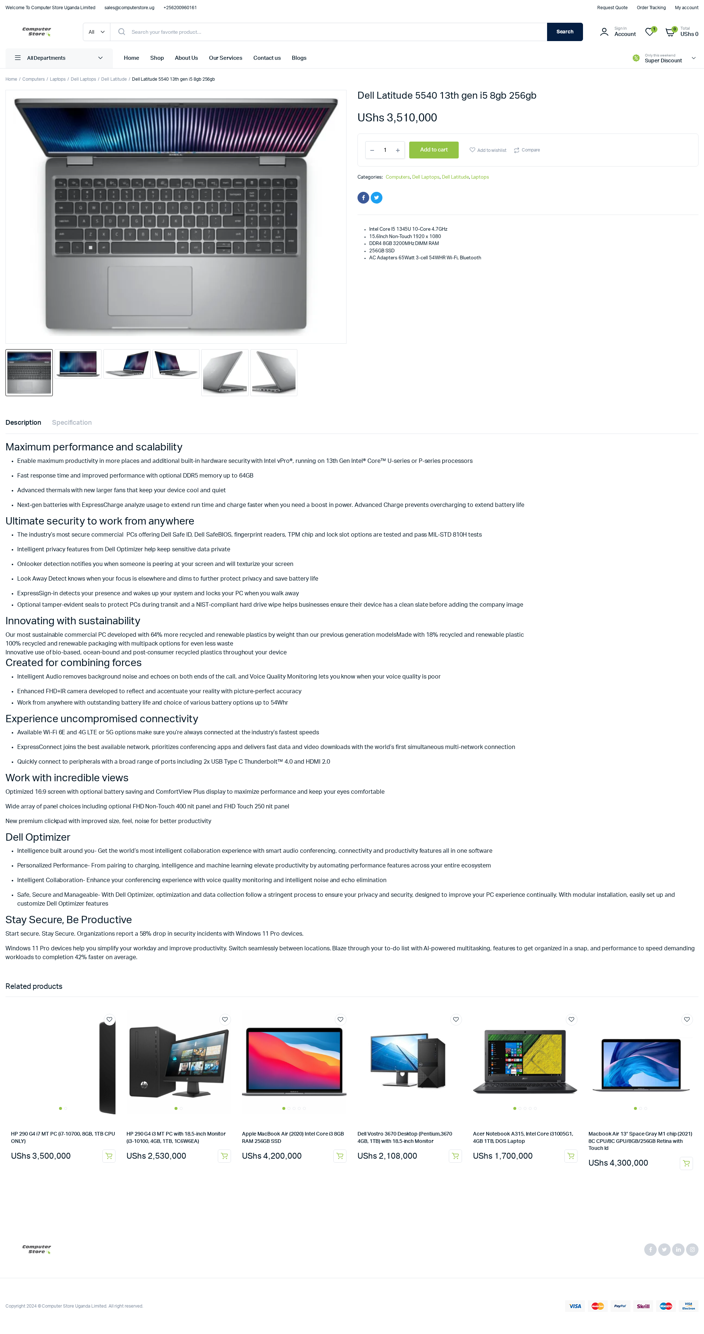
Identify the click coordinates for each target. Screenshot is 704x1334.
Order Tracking (651, 8)
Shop (157, 58)
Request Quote (612, 8)
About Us (186, 58)
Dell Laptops (83, 79)
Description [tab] (23, 423)
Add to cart (108, 1156)
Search (565, 31)
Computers (33, 79)
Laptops (58, 79)
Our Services (226, 58)
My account (686, 8)
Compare (531, 150)
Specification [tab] (72, 423)
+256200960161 (180, 8)
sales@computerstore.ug (129, 8)
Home (131, 58)
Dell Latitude (114, 79)
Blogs (299, 58)
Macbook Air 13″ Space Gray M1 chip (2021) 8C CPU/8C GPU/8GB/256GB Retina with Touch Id (640, 1141)
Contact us (267, 58)
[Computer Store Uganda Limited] (37, 32)
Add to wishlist (492, 150)
